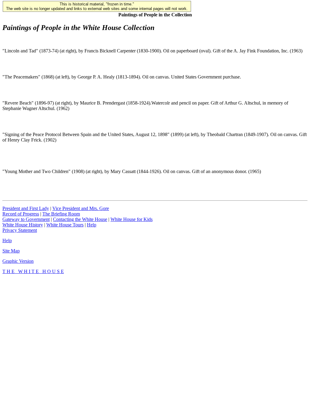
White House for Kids (131, 219)
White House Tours (65, 224)
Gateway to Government (26, 219)
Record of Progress (20, 213)
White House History (22, 224)
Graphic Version (18, 261)
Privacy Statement (19, 230)
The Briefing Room (61, 213)
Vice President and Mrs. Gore (80, 208)
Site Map (11, 250)
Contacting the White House (80, 219)
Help (91, 224)
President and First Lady (25, 208)
